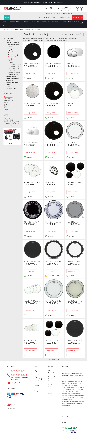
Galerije (38, 381)
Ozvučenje (54, 22)
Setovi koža (12, 70)
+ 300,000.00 (8, 125)
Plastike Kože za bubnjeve (33, 29)
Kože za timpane (14, 66)
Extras (54, 17)
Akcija (7, 17)
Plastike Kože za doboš (14, 62)
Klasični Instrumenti (43, 22)
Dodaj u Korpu (30, 73)
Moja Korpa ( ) (78, 17)
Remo (6, 108)
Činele (10, 53)
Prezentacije (39, 379)
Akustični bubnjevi (14, 45)
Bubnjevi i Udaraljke (15, 22)
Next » (57, 359)
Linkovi (61, 17)
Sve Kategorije (8, 29)
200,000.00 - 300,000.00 (11, 124)
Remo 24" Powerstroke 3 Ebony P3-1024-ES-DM (53, 64)
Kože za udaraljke (14, 68)
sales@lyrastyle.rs (53, 8)
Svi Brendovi (8, 97)
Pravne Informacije (67, 417)
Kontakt (68, 17)
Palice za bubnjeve (14, 55)
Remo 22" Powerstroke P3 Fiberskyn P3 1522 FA (32, 104)
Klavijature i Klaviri (29, 22)
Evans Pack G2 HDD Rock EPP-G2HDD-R (31, 144)
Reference (47, 17)
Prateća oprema (15, 26)
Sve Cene (7, 118)
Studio (5, 26)
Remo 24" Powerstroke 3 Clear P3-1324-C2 (74, 144)
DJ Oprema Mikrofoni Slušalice (69, 22)
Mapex (6, 104)
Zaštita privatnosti (37, 389)
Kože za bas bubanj (15, 64)
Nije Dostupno (51, 271)
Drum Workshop (9, 100)
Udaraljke (11, 51)
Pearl (5, 106)
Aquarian (7, 99)
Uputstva (38, 377)
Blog (40, 17)
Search (81, 21)
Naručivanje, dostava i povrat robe (38, 394)
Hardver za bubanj (14, 72)
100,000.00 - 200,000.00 (11, 122)
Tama (6, 110)
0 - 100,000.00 (8, 120)
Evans (6, 102)
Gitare (5, 22)
